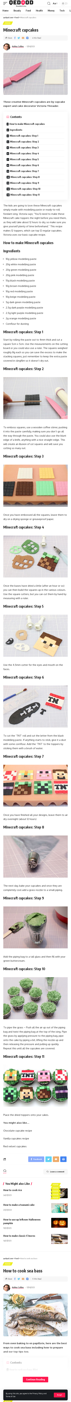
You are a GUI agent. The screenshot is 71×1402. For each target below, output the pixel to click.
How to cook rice (12, 1190)
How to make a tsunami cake (19, 1204)
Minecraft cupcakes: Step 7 (24, 171)
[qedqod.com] (21, 3)
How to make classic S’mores (19, 1235)
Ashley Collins (18, 46)
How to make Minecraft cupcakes (27, 124)
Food (8, 23)
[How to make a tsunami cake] (59, 1208)
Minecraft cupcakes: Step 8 (25, 177)
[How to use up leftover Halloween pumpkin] (59, 1223)
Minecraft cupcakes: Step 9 (24, 183)
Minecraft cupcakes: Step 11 (25, 194)
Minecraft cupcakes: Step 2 (24, 141)
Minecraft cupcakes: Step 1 (24, 135)
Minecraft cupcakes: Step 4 (24, 153)
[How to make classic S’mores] (59, 1239)
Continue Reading (35, 1379)
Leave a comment (57, 1172)
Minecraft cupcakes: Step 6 (24, 165)
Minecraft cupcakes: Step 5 (24, 159)
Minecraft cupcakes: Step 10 (25, 188)
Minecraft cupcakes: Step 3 (24, 147)
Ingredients (16, 129)
